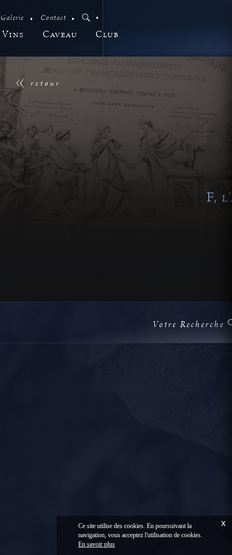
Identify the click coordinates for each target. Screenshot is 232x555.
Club (107, 35)
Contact (53, 18)
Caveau (60, 35)
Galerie (12, 18)
